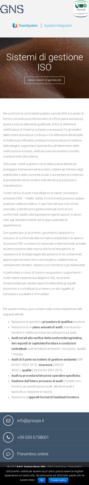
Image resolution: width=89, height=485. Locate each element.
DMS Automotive (56, 467)
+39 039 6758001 (33, 437)
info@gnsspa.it (30, 420)
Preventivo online (32, 453)
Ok (41, 480)
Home (31, 80)
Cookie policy (58, 480)
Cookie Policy (75, 467)
